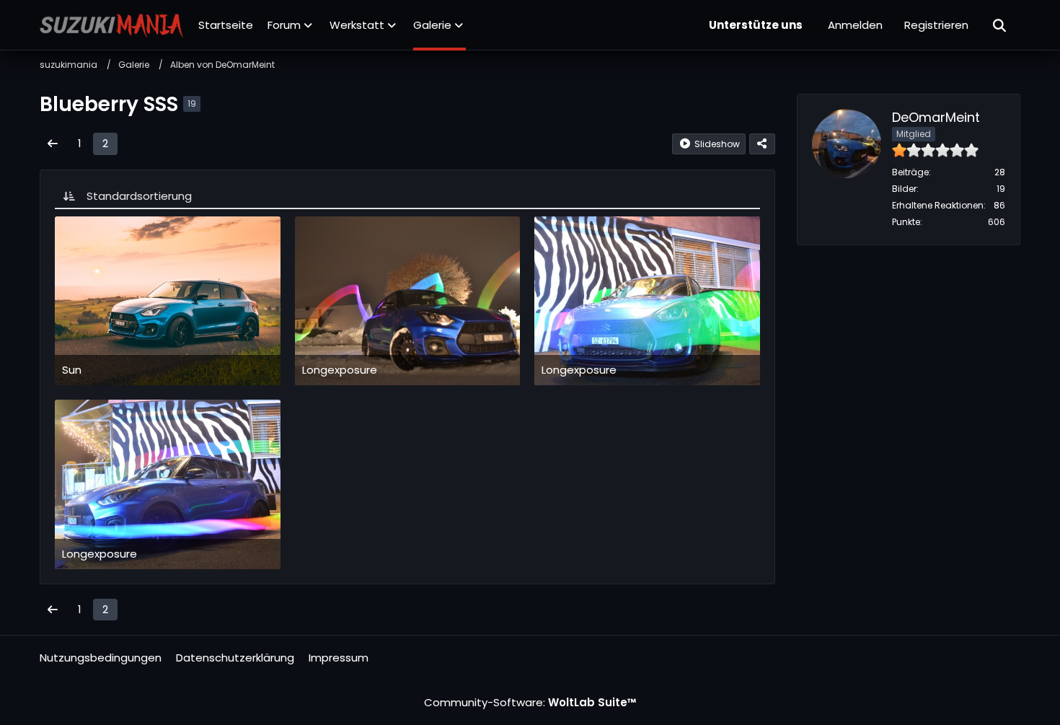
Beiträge (910, 172)
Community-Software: (530, 702)
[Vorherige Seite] (53, 143)
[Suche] (1000, 25)
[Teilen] (762, 144)
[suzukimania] (112, 25)
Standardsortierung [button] (139, 195)
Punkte (906, 222)
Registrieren (936, 24)
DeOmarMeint (936, 117)
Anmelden (855, 24)
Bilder (904, 189)
